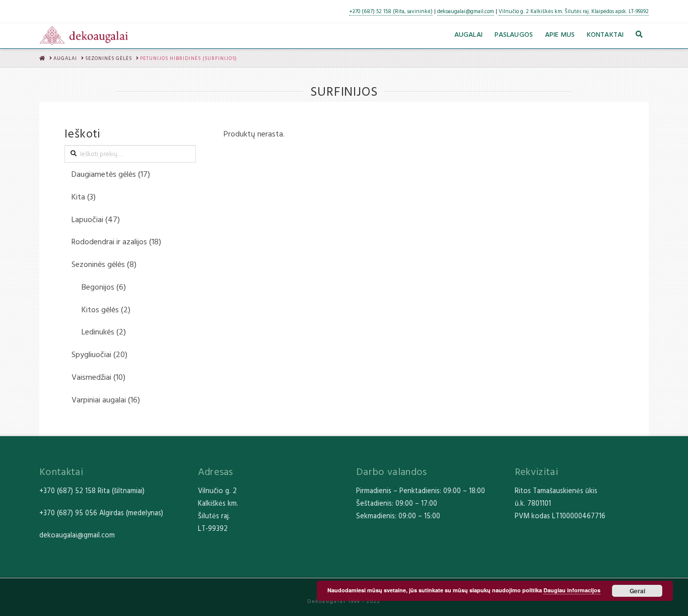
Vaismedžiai (91, 377)
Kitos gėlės (100, 309)
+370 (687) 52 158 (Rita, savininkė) (391, 11)
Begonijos (98, 287)
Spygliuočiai (91, 354)
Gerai (637, 590)
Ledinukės (98, 331)
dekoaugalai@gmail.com (465, 11)
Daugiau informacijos (571, 590)
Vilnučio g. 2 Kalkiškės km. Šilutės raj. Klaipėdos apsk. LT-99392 (574, 11)
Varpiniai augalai (99, 399)
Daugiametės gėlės (104, 174)
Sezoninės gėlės (98, 264)
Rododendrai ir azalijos (109, 241)
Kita (78, 196)
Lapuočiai (87, 219)
